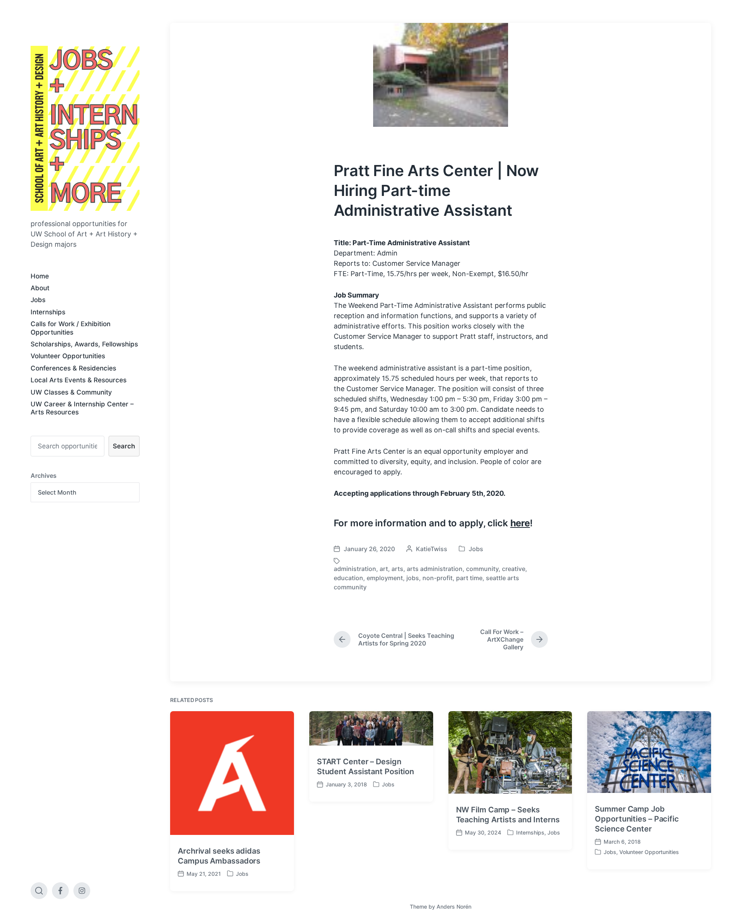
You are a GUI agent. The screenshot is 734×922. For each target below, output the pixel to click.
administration (355, 569)
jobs (412, 578)
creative (513, 569)
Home (40, 276)
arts (397, 569)
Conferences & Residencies (73, 368)
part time (469, 578)
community (482, 569)
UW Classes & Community (71, 392)
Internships (48, 312)
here (520, 523)
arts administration (435, 569)
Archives (44, 475)
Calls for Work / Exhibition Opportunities (70, 328)
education (348, 578)
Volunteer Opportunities (68, 356)
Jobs (38, 300)
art (384, 569)
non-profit (437, 578)
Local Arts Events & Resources (79, 380)
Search (124, 446)
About (40, 288)
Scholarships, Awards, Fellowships (84, 344)
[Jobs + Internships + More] (85, 128)
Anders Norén (454, 906)
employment (385, 578)
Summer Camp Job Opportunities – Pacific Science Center (637, 818)
